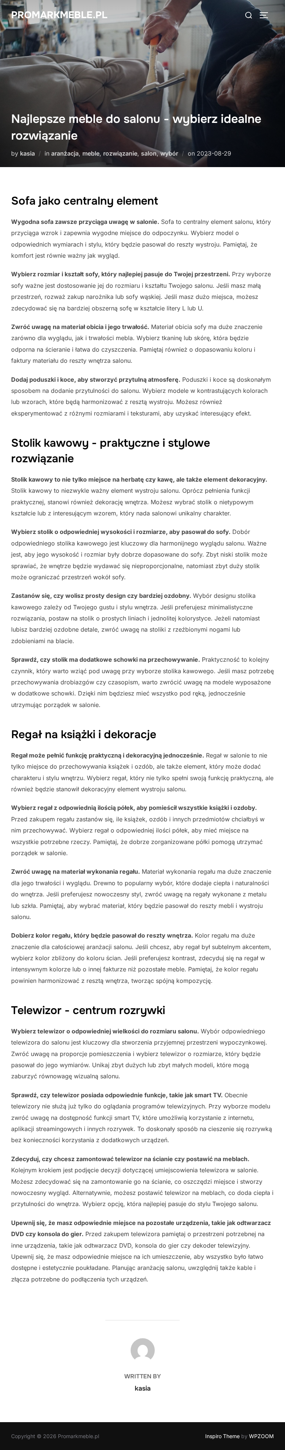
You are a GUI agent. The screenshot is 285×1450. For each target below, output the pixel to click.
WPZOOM (261, 1436)
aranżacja (65, 153)
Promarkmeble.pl (59, 15)
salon (149, 153)
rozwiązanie (120, 153)
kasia (27, 153)
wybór (169, 153)
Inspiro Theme (222, 1436)
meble (90, 153)
